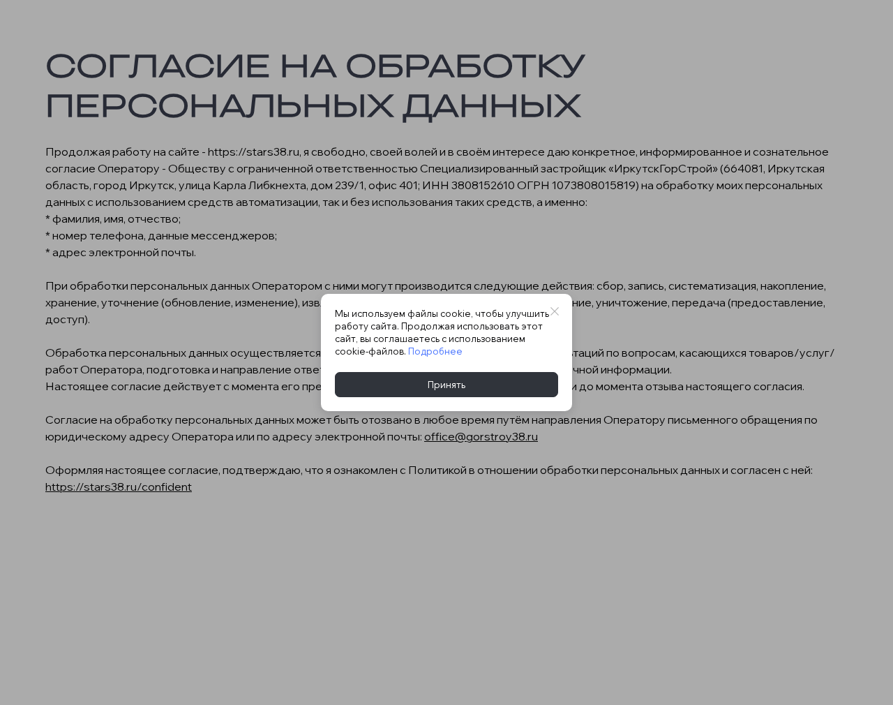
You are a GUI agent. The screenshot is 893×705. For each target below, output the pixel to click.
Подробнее (435, 351)
